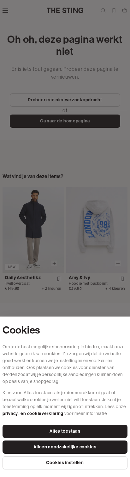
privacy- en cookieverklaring (33, 413)
